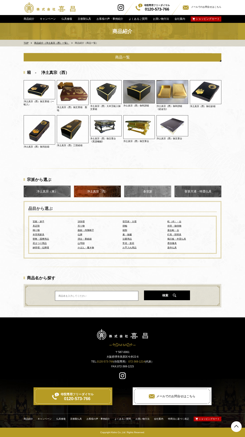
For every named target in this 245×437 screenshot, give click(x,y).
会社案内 (179, 18)
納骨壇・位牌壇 (41, 247)
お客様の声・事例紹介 (109, 18)
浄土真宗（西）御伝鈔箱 (203, 106)
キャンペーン (48, 18)
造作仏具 (172, 247)
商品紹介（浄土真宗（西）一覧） (51, 43)
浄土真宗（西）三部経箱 (69, 145)
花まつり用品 (40, 243)
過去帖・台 (173, 230)
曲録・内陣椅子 (86, 230)
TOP (26, 43)
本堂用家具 (38, 234)
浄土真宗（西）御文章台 (136, 141)
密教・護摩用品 (41, 239)
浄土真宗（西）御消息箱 (36, 146)
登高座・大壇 (129, 221)
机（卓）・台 (174, 221)
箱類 (124, 230)
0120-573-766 (105, 361)
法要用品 (127, 239)
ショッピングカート (208, 18)
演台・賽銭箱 (85, 239)
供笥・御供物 (174, 226)
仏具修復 (66, 18)
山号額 (81, 243)
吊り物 (81, 226)
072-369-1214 (136, 361)
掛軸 (124, 226)
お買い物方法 (161, 18)
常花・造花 (128, 243)
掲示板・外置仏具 (176, 239)
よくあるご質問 (138, 18)
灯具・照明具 (174, 234)
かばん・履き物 (86, 247)
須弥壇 (81, 221)
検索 (165, 295)
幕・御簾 (127, 234)
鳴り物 (36, 230)
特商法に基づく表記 (178, 419)
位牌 (80, 234)
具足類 (36, 226)
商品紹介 (29, 18)
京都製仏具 (84, 18)
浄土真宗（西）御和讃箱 (136, 105)
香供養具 (172, 243)
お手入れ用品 (129, 247)
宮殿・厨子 (38, 221)
